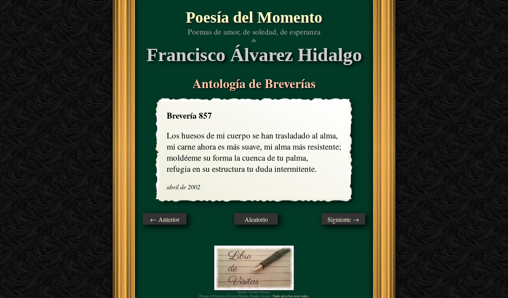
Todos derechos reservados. (291, 296)
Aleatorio (256, 219)
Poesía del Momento (254, 17)
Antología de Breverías (254, 83)
